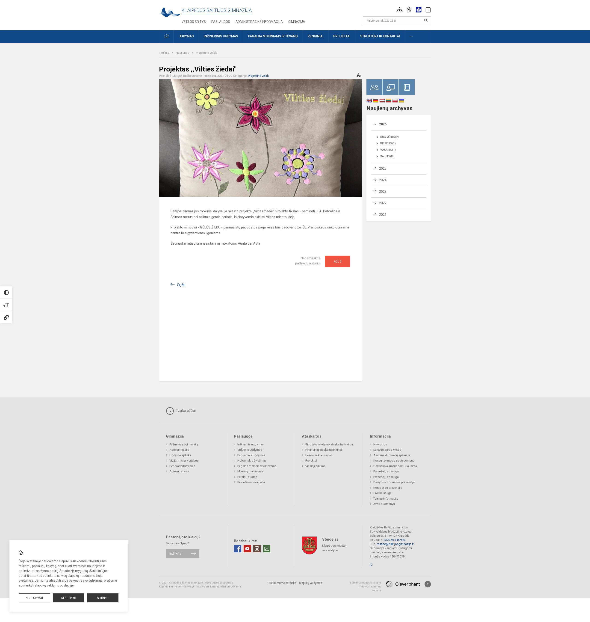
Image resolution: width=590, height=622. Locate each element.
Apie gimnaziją (179, 449)
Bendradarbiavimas (182, 466)
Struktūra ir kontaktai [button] (380, 36)
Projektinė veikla (206, 52)
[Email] (266, 548)
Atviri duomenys (384, 504)
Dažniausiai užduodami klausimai (395, 466)
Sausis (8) (387, 156)
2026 (382, 124)
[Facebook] (237, 548)
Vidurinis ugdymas (249, 449)
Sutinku (102, 598)
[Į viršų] (428, 584)
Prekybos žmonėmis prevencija (394, 482)
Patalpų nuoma (247, 477)
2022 (382, 203)
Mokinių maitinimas (250, 471)
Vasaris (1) (388, 149)
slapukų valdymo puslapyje (54, 585)
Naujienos (183, 52)
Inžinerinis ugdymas (250, 444)
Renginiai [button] (315, 36)
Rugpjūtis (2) (389, 137)
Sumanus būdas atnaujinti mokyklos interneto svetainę (365, 586)
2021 (382, 214)
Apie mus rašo (179, 471)
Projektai (311, 460)
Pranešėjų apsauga (386, 471)
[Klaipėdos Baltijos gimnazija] (170, 14)
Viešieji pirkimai (315, 466)
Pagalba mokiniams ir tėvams (256, 466)
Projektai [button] (341, 36)
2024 (382, 180)
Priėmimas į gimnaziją (183, 444)
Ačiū (338, 261)
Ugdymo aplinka (180, 455)
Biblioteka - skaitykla (251, 482)
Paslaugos (220, 22)
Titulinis (164, 52)
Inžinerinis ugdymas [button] (221, 36)
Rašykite (175, 553)
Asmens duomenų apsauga (391, 455)
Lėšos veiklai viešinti (319, 455)
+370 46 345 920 (394, 540)
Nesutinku (68, 598)
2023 (382, 191)
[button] (399, 9)
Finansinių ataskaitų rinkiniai (323, 449)
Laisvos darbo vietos (387, 449)
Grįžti (181, 285)
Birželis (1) (388, 143)
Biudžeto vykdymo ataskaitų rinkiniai (329, 444)
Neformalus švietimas (251, 460)
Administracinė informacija (259, 22)
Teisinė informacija (385, 498)
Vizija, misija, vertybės (183, 460)
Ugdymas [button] (186, 36)
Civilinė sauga (382, 493)
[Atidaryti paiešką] (426, 20)
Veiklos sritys (194, 22)
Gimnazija (296, 22)
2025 (382, 168)
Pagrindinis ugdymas (251, 455)
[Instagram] (257, 548)
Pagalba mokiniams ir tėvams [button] (273, 36)
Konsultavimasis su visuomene (393, 460)
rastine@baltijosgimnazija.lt (395, 544)
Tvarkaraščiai (185, 411)
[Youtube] (247, 548)
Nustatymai (34, 598)
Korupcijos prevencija (387, 487)
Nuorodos (380, 444)
